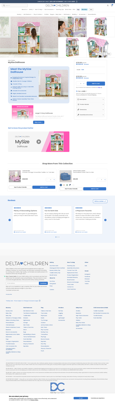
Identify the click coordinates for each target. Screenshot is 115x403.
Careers (52, 289)
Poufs (42, 351)
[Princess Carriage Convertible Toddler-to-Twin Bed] (15, 176)
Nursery (19, 14)
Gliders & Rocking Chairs (12, 320)
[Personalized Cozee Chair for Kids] (66, 176)
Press (51, 286)
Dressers (25, 318)
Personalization (92, 14)
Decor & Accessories (11, 332)
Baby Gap (8, 315)
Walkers (78, 320)
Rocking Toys (44, 332)
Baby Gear (58, 14)
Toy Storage (44, 320)
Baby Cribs (9, 313)
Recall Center (53, 275)
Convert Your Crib (72, 270)
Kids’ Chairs (26, 325)
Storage (25, 322)
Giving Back (53, 283)
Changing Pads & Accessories (10, 349)
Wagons (52, 14)
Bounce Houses (45, 339)
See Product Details (20, 187)
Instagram (87, 274)
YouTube (87, 281)
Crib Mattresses (10, 325)
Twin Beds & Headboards (30, 313)
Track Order (70, 284)
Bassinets (8, 329)
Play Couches (44, 329)
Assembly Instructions (73, 268)
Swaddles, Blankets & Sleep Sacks (13, 352)
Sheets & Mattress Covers (13, 327)
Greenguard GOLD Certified (57, 268)
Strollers (46, 14)
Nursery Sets (9, 311)
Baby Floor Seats (80, 322)
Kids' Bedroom (27, 14)
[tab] (55, 237)
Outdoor (43, 322)
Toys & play (44, 313)
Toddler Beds (26, 315)
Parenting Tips (60, 9)
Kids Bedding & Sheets (29, 334)
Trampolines (44, 334)
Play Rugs (43, 337)
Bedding (74, 14)
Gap (78, 9)
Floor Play (43, 344)
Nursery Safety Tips (55, 270)
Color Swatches (71, 289)
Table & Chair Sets (28, 327)
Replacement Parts (72, 273)
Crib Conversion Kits (11, 346)
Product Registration (72, 275)
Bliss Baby (84, 9)
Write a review (99, 201)
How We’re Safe (54, 265)
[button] (38, 141)
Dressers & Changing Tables (13, 318)
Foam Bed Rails (27, 339)
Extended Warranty (72, 277)
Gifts (74, 9)
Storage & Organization (12, 341)
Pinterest (87, 279)
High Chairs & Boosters (82, 315)
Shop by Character (28, 344)
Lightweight (61, 318)
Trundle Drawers (10, 344)
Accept (81, 398)
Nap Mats (25, 346)
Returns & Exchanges (73, 282)
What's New (68, 9)
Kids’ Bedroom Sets (28, 311)
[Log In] (107, 5)
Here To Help (38, 9)
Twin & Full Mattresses (29, 337)
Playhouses (44, 315)
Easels (42, 318)
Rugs (7, 339)
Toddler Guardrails (98, 311)
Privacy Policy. (34, 400)
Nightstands (26, 320)
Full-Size (60, 311)
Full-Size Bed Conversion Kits (101, 313)
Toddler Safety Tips (55, 273)
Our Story (52, 281)
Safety (31, 9)
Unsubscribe (9, 294)
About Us (24, 9)
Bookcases (9, 337)
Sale (91, 9)
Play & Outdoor (38, 14)
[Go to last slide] (10, 220)
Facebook (87, 276)
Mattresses (67, 14)
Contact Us (70, 287)
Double (60, 315)
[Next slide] (105, 220)
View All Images (101, 54)
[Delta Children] (27, 263)
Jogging (60, 313)
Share (108, 54)
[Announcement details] (39, 301)
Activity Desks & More (47, 325)
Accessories (82, 14)
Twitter (87, 283)
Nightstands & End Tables (13, 334)
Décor (25, 329)
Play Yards (79, 318)
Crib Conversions (49, 9)
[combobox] (15, 5)
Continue (43, 283)
